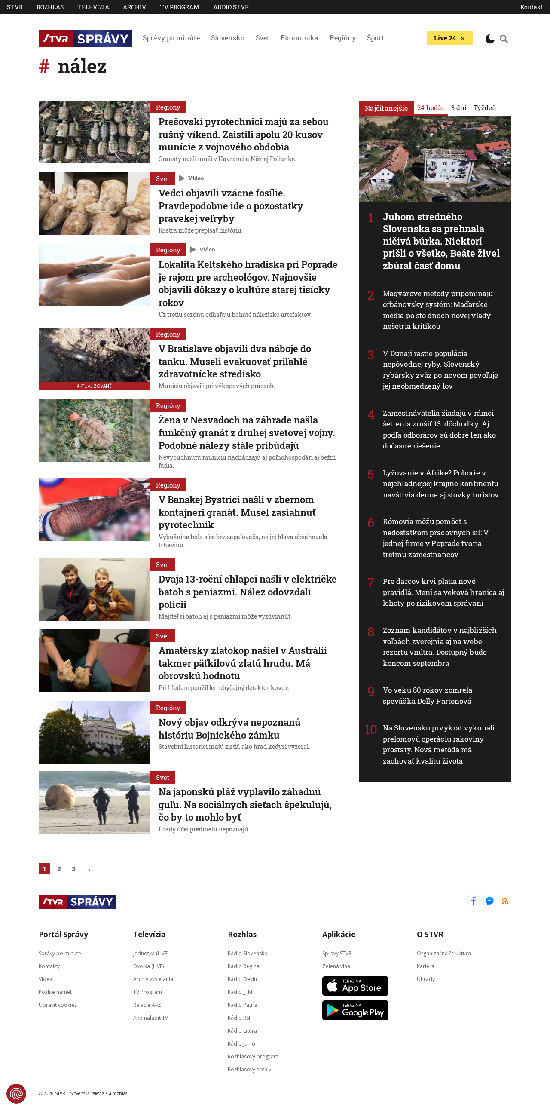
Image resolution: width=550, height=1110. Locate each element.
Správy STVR (336, 953)
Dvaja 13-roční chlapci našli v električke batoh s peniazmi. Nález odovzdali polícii (248, 591)
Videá (45, 978)
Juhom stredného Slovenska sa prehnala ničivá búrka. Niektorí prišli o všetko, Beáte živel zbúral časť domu (441, 241)
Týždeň (485, 107)
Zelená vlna (336, 965)
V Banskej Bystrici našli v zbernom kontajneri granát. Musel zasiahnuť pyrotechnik (237, 512)
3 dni (459, 107)
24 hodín (430, 107)
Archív (134, 7)
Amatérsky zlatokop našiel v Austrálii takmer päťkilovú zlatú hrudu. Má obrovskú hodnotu (243, 663)
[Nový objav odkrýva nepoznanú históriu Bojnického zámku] (94, 732)
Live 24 (445, 38)
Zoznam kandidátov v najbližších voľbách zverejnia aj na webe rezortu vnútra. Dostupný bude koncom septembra (440, 646)
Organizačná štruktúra (444, 953)
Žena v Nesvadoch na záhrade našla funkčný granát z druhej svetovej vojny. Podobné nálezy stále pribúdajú (247, 432)
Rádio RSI (239, 1017)
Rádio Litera (242, 1030)
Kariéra (425, 965)
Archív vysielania (153, 978)
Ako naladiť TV (150, 1017)
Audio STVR (231, 7)
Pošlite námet (55, 991)
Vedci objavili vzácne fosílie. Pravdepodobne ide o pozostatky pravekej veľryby (231, 205)
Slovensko (227, 37)
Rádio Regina (244, 965)
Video (196, 178)
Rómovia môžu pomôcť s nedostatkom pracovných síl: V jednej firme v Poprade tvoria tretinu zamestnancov (436, 537)
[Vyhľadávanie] (504, 38)
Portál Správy (63, 934)
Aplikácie (338, 934)
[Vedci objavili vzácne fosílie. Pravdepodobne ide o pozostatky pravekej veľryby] (94, 204)
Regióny (343, 37)
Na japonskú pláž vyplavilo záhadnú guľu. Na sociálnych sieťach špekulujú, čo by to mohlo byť (245, 804)
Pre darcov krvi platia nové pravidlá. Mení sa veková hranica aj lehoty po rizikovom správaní (443, 592)
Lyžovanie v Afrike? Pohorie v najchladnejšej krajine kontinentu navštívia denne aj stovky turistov (441, 484)
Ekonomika (299, 37)
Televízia (93, 7)
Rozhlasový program (253, 1056)
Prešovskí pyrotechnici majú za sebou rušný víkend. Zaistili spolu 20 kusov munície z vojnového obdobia (244, 134)
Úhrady (426, 978)
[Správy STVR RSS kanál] (505, 902)
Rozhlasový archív (249, 1069)
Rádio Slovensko (248, 953)
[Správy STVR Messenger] (489, 902)
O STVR (430, 934)
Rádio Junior (242, 1043)
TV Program (179, 7)
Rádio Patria (242, 1004)
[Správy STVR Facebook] (474, 902)
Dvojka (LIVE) (148, 965)
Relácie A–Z (147, 1004)
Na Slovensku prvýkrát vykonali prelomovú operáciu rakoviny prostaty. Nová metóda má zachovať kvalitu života (439, 744)
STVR (15, 7)
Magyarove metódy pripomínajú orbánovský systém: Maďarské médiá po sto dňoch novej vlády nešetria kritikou (438, 309)
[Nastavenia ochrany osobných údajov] (16, 1094)
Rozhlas (50, 7)
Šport (375, 37)
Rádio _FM (240, 991)
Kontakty (49, 965)
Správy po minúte (171, 37)
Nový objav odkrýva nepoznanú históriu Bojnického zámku (230, 728)
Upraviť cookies (58, 1004)
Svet (262, 37)
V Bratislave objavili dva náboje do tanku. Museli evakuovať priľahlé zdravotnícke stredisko (235, 361)
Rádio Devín (242, 978)
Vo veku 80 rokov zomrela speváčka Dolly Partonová (427, 695)
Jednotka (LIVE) (150, 953)
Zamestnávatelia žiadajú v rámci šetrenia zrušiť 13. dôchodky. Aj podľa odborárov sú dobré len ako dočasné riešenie (439, 429)
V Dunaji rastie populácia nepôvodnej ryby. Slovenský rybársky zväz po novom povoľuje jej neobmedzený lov (440, 369)
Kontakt (531, 7)
